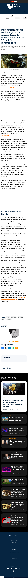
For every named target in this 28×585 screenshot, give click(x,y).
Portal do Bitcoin (14, 6)
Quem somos (14, 540)
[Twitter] (11, 568)
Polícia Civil (9, 319)
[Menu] (24, 12)
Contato (14, 542)
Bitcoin (12, 88)
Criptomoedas (5, 26)
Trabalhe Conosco (14, 552)
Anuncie (14, 549)
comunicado (16, 121)
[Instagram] (15, 568)
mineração (4, 88)
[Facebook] (7, 568)
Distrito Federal (20, 317)
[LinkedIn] (19, 568)
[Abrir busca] (21, 12)
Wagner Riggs (14, 341)
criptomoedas (5, 136)
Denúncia (14, 559)
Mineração (4, 319)
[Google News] (13, 571)
